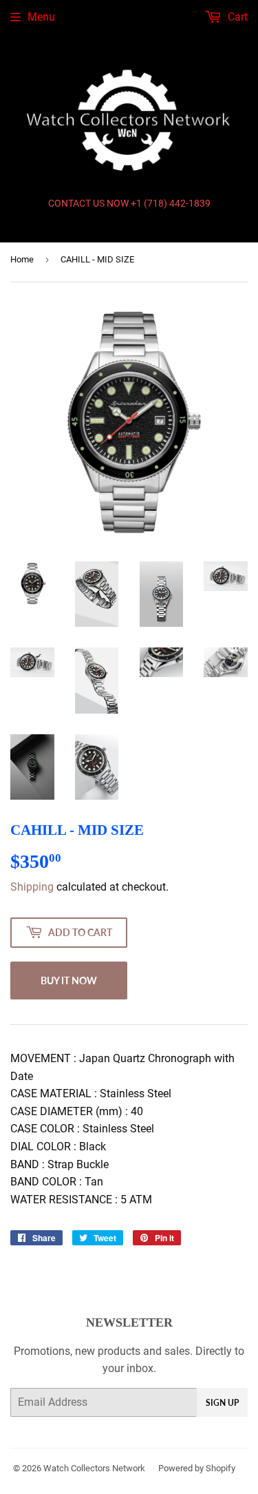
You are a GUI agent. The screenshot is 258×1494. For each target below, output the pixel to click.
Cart (236, 16)
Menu (41, 16)
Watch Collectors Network (94, 1468)
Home (22, 259)
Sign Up (222, 1403)
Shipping (32, 886)
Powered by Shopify (196, 1468)
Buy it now (69, 980)
